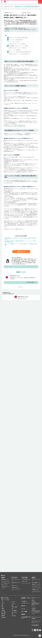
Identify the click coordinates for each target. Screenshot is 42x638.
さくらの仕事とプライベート (26, 617)
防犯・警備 (3, 612)
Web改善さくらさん (15, 587)
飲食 (12, 605)
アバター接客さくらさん (26, 579)
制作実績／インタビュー (26, 598)
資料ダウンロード (21, 251)
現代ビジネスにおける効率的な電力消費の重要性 (18, 37)
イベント (3, 603)
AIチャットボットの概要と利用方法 (16, 39)
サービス (13, 601)
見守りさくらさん (5, 584)
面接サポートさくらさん (36, 584)
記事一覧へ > (21, 286)
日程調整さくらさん (35, 589)
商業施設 (3, 615)
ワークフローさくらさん (36, 587)
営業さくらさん (14, 585)
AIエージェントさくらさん (36, 580)
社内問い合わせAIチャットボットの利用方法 (17, 43)
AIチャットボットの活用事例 (14, 49)
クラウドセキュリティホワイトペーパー (36, 621)
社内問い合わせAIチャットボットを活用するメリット (19, 47)
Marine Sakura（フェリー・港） (6, 587)
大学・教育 (14, 615)
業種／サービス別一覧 (5, 599)
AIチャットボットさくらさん (16, 580)
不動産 (3, 608)
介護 (2, 601)
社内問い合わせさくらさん (8, 6)
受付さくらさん (24, 581)
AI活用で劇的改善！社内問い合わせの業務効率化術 (15, 126)
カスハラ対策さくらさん (6, 583)
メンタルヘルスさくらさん (16, 590)
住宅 (12, 608)
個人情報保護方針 (35, 625)
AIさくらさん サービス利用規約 (36, 617)
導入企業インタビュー (26, 603)
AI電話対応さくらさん (5, 579)
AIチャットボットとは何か (14, 41)
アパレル (13, 603)
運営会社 (23, 614)
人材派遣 (3, 610)
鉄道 (12, 613)
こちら (23, 229)
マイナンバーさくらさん (26, 583)
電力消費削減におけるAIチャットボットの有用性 (18, 45)
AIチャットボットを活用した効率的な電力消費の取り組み (20, 51)
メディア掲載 (24, 611)
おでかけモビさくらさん (36, 586)
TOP (1, 6)
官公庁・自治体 (14, 606)
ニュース (23, 608)
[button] (1, 2)
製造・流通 (3, 613)
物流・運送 (3, 617)
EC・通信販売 (14, 610)
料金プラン (23, 605)
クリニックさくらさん (5, 581)
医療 (2, 606)
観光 (2, 605)
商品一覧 (3, 575)
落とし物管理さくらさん (36, 582)
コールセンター (14, 612)
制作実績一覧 (24, 601)
